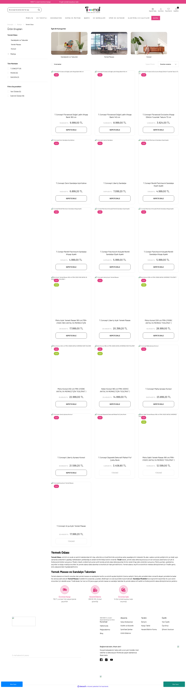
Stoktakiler (57, 64)
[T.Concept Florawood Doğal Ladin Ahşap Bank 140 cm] (115, 91)
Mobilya (29, 18)
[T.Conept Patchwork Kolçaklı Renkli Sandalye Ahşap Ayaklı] (159, 228)
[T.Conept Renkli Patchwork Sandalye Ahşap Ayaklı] (71, 228)
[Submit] (79, 655)
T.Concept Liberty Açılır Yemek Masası (114, 320)
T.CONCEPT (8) (15, 68)
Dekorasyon (56, 18)
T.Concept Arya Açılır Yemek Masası (71, 526)
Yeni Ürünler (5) (15, 91)
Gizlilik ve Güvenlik (127, 626)
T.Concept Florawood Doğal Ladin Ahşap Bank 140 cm (115, 115)
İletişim (144, 622)
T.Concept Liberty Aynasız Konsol (71, 457)
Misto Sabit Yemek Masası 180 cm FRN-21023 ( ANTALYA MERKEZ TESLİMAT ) (158, 458)
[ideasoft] (81, 686)
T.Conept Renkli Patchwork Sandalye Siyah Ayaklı (158, 184)
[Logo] (93, 10)
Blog (101, 633)
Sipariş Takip (152, 11)
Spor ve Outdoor (117, 18)
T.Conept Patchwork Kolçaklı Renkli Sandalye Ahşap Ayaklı (158, 252)
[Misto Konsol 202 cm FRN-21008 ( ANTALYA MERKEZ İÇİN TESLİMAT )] (71, 365)
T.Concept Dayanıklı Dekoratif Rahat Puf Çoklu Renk (114, 458)
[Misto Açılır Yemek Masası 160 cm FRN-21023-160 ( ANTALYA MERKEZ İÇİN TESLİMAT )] (71, 296)
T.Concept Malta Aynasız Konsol (158, 389)
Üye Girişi (161, 11)
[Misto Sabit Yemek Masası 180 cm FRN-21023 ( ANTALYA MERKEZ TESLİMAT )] (159, 433)
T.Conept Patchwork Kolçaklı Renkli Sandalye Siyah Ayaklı (114, 252)
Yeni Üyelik (166, 622)
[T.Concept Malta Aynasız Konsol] (159, 365)
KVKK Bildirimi (126, 633)
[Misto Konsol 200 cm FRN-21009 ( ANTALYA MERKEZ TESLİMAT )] (159, 296)
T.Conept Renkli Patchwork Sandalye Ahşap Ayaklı (71, 252)
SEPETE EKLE (71, 130)
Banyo (87, 18)
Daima (155, 18)
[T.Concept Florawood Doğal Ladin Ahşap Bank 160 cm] (71, 91)
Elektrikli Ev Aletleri (139, 18)
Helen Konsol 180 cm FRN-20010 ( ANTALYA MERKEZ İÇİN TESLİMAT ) (115, 390)
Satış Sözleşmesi (127, 622)
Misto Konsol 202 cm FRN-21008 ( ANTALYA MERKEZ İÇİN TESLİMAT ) (71, 390)
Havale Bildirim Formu (149, 629)
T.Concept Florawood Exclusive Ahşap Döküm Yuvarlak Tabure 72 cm (158, 115)
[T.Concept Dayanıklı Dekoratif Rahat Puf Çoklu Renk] (115, 433)
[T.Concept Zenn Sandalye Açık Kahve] (71, 159)
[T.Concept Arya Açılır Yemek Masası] (71, 502)
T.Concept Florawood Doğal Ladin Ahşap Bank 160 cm (71, 115)
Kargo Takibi (145, 626)
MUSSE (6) (14, 73)
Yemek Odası (30, 24)
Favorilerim (168, 11)
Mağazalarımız (105, 629)
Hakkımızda (104, 626)
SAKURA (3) (14, 77)
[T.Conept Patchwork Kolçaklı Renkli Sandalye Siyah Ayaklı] (115, 228)
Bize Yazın (176, 684)
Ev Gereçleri (99, 18)
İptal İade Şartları (127, 629)
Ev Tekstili (42, 18)
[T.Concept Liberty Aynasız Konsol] (71, 433)
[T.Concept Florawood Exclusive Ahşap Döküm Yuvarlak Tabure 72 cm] (159, 91)
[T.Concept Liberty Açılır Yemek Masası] (115, 296)
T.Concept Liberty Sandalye (114, 183)
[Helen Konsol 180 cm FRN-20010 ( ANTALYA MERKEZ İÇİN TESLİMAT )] (115, 365)
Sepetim (176, 10)
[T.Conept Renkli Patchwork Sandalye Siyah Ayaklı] (159, 159)
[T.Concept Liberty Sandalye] (115, 159)
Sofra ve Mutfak (73, 18)
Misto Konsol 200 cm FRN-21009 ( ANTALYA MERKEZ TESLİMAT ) (158, 321)
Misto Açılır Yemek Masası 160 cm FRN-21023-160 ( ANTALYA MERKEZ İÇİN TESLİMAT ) (71, 321)
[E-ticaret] (92, 686)
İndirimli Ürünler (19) (17, 96)
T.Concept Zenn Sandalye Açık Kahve (71, 183)
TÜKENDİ (114, 473)
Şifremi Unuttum (168, 629)
